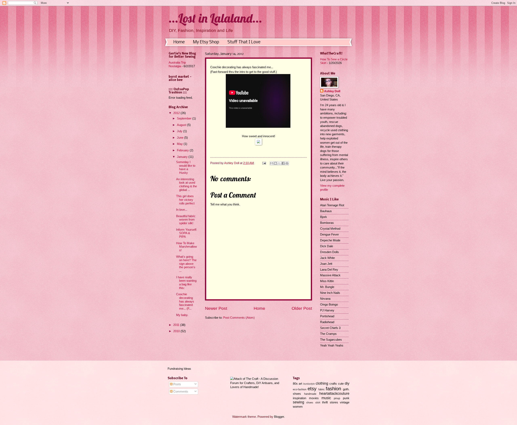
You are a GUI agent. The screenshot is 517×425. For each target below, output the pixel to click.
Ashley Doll (332, 91)
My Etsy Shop (206, 42)
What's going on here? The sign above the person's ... (186, 264)
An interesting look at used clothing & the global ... (186, 185)
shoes (309, 402)
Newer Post (216, 308)
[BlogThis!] (275, 163)
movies (314, 398)
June (180, 137)
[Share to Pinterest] (287, 163)
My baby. (182, 315)
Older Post (302, 308)
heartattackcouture (334, 394)
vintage (344, 402)
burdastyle (309, 383)
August (182, 125)
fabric (321, 389)
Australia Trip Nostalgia (177, 64)
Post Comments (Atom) (239, 317)
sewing (298, 402)
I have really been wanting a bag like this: (186, 283)
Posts (176, 384)
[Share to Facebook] (283, 163)
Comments (180, 391)
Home (179, 42)
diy (347, 383)
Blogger (279, 416)
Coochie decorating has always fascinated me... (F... (185, 301)
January (182, 156)
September (184, 118)
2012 (177, 113)
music (326, 398)
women (298, 406)
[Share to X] (279, 163)
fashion (333, 388)
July (180, 131)
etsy (312, 388)
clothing (322, 383)
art (300, 383)
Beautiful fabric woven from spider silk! (185, 220)
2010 (177, 331)
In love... (181, 209)
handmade (310, 393)
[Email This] (272, 163)
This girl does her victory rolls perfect (185, 200)
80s (295, 383)
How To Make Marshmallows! (186, 247)
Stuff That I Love (244, 42)
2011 (176, 325)
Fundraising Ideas (179, 368)
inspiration (299, 398)
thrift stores (330, 402)
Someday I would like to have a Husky (185, 167)
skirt (317, 402)
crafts (333, 383)
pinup (337, 398)
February (183, 150)
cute (341, 383)
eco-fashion (299, 389)
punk (346, 398)
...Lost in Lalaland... (215, 18)
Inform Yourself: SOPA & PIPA (186, 233)
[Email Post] (264, 163)
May (180, 144)
